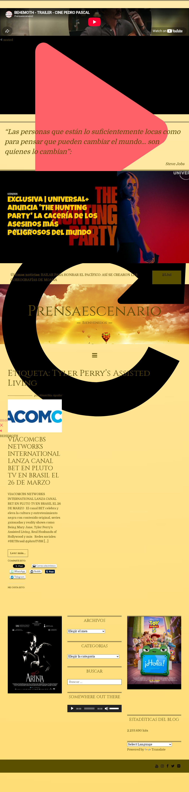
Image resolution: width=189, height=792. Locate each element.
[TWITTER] (173, 766)
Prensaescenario (94, 311)
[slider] (114, 708)
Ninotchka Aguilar (50, 395)
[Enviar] (119, 682)
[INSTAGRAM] (162, 766)
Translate (159, 749)
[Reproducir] (72, 708)
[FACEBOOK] (167, 766)
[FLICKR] (178, 766)
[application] (94, 708)
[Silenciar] (106, 708)
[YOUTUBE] (156, 766)
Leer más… (18, 553)
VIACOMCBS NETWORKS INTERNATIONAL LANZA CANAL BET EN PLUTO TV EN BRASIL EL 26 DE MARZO (34, 461)
